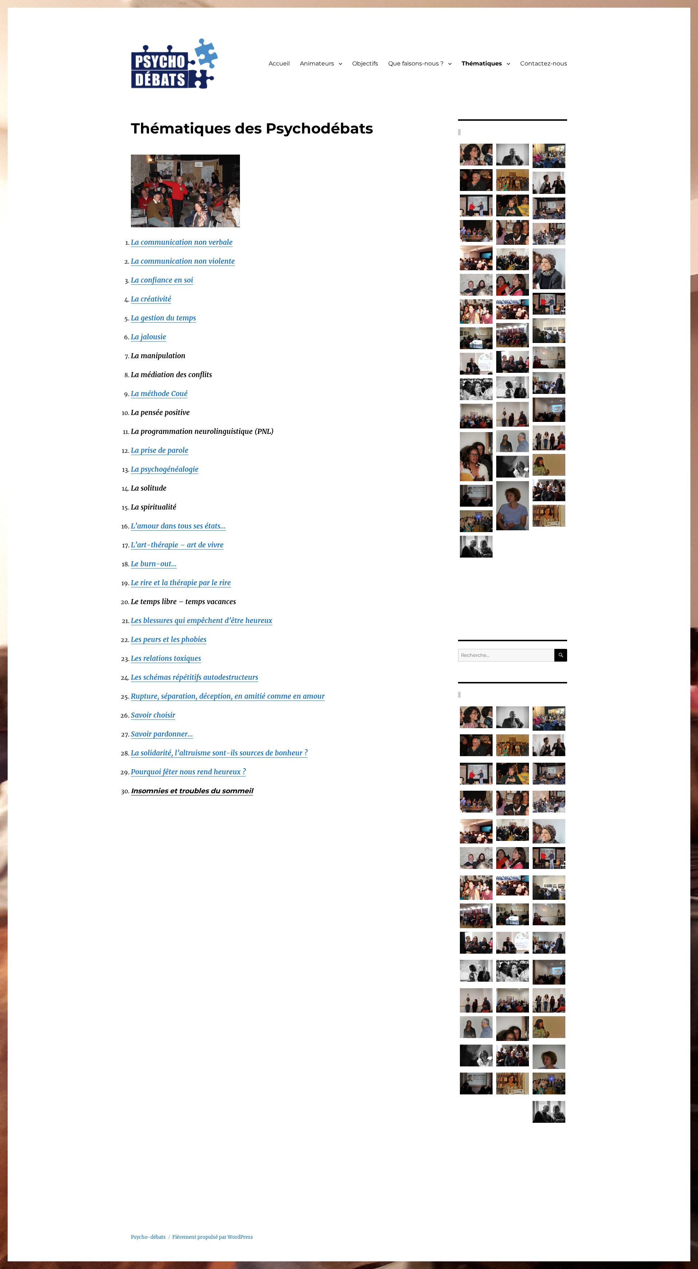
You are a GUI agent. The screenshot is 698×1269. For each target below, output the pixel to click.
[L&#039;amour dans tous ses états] (512, 309)
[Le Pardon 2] (476, 456)
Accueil (279, 63)
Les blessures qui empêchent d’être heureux (201, 620)
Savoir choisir (153, 715)
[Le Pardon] (512, 441)
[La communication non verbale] (476, 285)
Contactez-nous (543, 63)
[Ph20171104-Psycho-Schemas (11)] (512, 335)
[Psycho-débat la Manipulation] (512, 232)
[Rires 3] (549, 567)
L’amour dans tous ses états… (178, 526)
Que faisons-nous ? (416, 63)
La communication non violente (183, 261)
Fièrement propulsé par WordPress (212, 1237)
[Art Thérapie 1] (512, 414)
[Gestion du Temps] (512, 205)
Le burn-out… (154, 563)
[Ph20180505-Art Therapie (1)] (549, 410)
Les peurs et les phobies (168, 639)
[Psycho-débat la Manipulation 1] (476, 311)
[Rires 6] (549, 592)
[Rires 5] (476, 572)
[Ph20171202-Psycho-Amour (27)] (476, 338)
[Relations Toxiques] (476, 364)
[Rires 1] (476, 547)
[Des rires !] (512, 387)
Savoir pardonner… (162, 734)
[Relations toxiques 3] (476, 389)
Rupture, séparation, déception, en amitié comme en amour (228, 696)
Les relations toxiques (166, 658)
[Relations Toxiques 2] (549, 383)
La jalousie (148, 336)
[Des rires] (549, 490)
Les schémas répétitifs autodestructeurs (194, 677)
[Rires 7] (512, 467)
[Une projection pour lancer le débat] (476, 521)
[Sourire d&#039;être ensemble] (549, 269)
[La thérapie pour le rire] (476, 231)
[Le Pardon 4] (512, 505)
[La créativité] (512, 259)
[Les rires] (549, 541)
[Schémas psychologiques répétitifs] (476, 258)
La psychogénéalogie (164, 469)
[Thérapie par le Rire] (476, 154)
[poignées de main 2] (476, 205)
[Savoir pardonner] (512, 180)
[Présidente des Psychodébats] (512, 545)
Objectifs (365, 63)
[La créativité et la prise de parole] (549, 234)
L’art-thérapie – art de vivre (177, 544)
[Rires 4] (476, 496)
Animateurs (317, 63)
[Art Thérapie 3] (549, 438)
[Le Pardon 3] (549, 465)
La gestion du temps (163, 318)
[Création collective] (512, 596)
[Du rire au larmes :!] (549, 182)
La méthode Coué (159, 393)
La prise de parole (159, 450)
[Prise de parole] (512, 285)
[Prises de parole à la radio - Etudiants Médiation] (549, 156)
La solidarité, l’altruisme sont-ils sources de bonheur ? (219, 753)
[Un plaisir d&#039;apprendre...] (512, 154)
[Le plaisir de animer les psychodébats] (476, 180)
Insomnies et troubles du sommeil (192, 791)
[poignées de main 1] (549, 304)
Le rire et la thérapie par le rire (181, 582)
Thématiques (482, 63)
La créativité (151, 299)
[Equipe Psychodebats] (549, 516)
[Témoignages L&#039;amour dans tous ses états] (549, 357)
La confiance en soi (162, 280)
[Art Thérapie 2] (476, 416)
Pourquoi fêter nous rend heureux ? (188, 771)
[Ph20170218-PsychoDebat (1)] (549, 330)
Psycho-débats (148, 1237)
